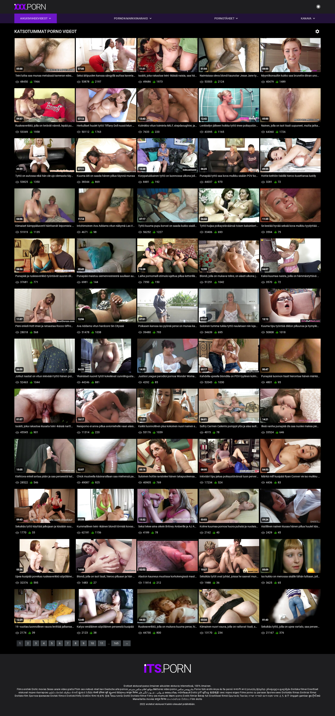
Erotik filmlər (190, 695)
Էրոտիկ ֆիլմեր (255, 689)
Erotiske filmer (139, 695)
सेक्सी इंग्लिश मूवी (100, 692)
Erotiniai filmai (308, 692)
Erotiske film (22, 695)
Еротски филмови (39, 695)
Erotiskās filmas (291, 692)
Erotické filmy (74, 695)
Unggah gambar (299, 695)
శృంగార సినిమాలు (118, 692)
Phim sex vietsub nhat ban (89, 689)
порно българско (38, 692)
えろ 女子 (284, 695)
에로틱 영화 (103, 695)
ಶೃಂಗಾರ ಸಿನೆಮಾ (85, 692)
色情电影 (215, 692)
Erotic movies (39, 689)
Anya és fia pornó (223, 689)
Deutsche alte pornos (116, 689)
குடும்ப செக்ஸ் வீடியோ (60, 692)
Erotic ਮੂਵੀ (196, 692)
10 (92, 643)
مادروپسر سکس (185, 689)
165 (116, 643)
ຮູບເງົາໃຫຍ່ (314, 695)
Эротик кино (274, 692)
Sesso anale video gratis (60, 689)
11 (101, 643)
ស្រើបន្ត (206, 692)
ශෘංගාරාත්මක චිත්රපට (178, 699)
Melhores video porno (165, 689)
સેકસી (75, 692)
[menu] (167, 668)
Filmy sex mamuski (157, 695)
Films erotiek (24, 689)
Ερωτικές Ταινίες (239, 695)
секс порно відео (229, 692)
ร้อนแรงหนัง (117, 695)
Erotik (127, 695)
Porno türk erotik (203, 689)
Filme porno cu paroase (253, 692)
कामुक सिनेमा (132, 692)
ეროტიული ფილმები (278, 689)
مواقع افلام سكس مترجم (141, 689)
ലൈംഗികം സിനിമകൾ (178, 692)
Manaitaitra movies (144, 699)
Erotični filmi (89, 695)
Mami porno (175, 695)
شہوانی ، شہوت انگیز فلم (152, 692)
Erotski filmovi (58, 695)
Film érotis (196, 699)
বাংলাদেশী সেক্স (239, 689)
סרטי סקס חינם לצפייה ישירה (264, 695)
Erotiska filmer (299, 689)
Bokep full (203, 695)
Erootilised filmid (219, 695)
